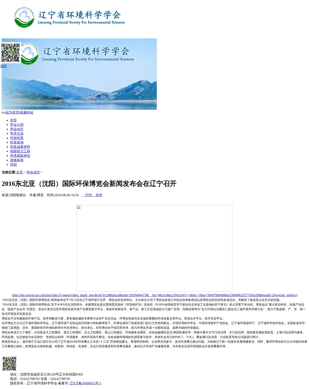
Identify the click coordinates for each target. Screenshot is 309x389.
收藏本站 (26, 112)
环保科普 (17, 138)
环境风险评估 (20, 155)
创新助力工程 (20, 151)
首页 (13, 120)
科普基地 (17, 142)
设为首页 (12, 112)
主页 (19, 172)
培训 (13, 164)
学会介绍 (17, 124)
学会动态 (17, 129)
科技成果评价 (20, 147)
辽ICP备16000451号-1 (85, 383)
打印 (87, 195)
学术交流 (17, 133)
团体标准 (17, 160)
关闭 (97, 195)
